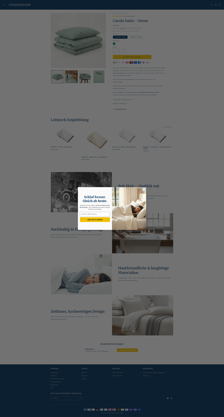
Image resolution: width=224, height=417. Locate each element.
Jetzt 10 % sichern (95, 220)
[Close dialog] (143, 189)
